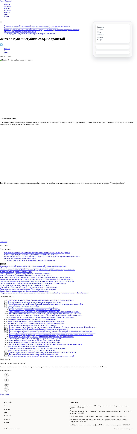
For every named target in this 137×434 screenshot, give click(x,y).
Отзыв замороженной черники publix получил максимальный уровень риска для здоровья (37, 26)
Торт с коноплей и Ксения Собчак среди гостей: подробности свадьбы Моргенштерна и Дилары (35, 277)
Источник (3, 242)
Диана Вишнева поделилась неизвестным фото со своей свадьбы (31, 350)
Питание (7, 10)
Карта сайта (4, 395)
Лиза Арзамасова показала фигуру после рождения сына (28, 346)
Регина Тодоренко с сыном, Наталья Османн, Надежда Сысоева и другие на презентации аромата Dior (41, 30)
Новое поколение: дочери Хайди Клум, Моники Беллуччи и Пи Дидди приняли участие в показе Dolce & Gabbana (51, 335)
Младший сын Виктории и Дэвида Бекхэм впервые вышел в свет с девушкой (28, 287)
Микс (6, 14)
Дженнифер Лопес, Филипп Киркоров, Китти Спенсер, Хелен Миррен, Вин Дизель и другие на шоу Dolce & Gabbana (52, 333)
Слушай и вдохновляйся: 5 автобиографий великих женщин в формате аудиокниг (39, 329)
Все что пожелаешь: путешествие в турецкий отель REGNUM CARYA (26, 275)
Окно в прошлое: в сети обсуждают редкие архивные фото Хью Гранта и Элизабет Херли (33, 283)
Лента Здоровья (5, 1)
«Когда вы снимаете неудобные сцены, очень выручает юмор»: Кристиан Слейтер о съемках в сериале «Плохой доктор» (44, 293)
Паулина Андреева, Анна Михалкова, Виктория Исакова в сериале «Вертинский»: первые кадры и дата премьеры (50, 331)
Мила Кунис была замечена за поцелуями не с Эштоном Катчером (24, 285)
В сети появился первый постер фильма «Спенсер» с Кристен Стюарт (34, 340)
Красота (7, 8)
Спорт (6, 16)
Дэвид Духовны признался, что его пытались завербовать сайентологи (34, 342)
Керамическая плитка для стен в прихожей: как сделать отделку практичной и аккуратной (41, 356)
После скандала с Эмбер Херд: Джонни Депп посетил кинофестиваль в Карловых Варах (41, 337)
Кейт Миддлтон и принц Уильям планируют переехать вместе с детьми (34, 339)
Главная (7, 4)
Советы (7, 12)
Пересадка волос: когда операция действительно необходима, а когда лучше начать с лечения (42, 352)
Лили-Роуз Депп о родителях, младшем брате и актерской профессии (29, 34)
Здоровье (7, 6)
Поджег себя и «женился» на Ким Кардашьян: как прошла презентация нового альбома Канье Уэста (45, 344)
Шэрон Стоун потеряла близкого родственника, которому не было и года (31, 28)
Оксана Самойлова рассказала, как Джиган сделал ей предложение (24, 291)
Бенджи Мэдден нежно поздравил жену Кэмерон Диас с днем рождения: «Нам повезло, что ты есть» (37, 281)
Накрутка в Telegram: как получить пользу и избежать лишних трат (33, 354)
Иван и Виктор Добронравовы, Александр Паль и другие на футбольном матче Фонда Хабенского (36, 279)
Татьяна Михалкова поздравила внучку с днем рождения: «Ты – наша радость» (37, 348)
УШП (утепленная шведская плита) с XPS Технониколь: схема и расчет (96, 425)
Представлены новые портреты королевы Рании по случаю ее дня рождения (28, 289)
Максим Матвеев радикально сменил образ (20, 32)
